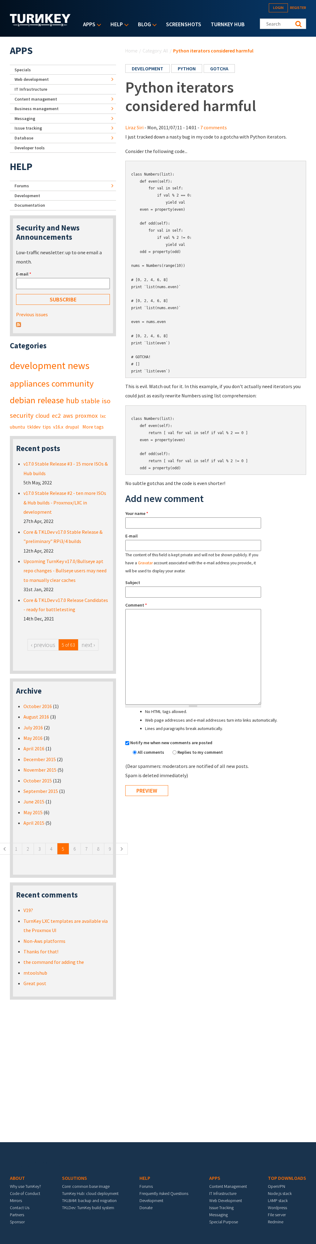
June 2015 (33, 801)
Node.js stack (280, 1193)
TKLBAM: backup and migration (89, 1200)
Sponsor (17, 1222)
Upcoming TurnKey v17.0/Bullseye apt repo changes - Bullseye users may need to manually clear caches (64, 570)
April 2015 (33, 823)
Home (131, 51)
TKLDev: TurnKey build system (88, 1207)
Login (278, 7)
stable (90, 400)
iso (106, 400)
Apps (87, 25)
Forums (22, 186)
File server (277, 1214)
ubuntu (17, 427)
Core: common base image (86, 1186)
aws (68, 415)
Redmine (275, 1222)
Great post (34, 983)
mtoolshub (35, 973)
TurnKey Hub (228, 24)
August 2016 (36, 717)
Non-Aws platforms (44, 941)
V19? (28, 910)
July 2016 (33, 727)
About (17, 1178)
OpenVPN (276, 1186)
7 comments (213, 127)
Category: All (155, 51)
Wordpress (277, 1207)
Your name (136, 513)
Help (115, 25)
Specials (23, 70)
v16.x (58, 427)
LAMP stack (278, 1200)
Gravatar (145, 563)
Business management (37, 108)
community (73, 383)
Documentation (30, 205)
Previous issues (32, 314)
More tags (93, 427)
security (21, 415)
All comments (151, 752)
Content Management (228, 1186)
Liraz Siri (134, 127)
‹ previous (43, 645)
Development (27, 195)
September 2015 (40, 791)
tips (47, 427)
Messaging (25, 118)
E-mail (131, 535)
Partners (17, 1214)
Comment (136, 605)
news (78, 365)
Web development (32, 79)
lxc (103, 416)
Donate (145, 1207)
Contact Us (19, 1207)
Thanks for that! (40, 951)
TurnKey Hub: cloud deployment (90, 1193)
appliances (29, 383)
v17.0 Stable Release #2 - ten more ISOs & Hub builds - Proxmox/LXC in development (64, 502)
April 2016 (33, 748)
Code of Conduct (25, 1193)
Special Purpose (223, 1222)
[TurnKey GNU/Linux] (40, 24)
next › (88, 645)
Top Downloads (287, 1178)
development (147, 68)
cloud (42, 415)
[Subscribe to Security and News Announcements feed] (18, 324)
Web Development (225, 1200)
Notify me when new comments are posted (171, 742)
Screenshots (183, 24)
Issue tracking (28, 128)
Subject (132, 582)
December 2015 (39, 759)
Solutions (74, 1178)
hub (72, 400)
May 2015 (33, 812)
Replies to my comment (200, 752)
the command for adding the (53, 962)
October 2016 (37, 706)
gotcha (219, 68)
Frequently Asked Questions (163, 1193)
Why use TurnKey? (25, 1186)
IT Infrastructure (31, 89)
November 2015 (39, 770)
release (51, 400)
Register (298, 7)
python (187, 68)
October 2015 (37, 781)
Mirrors (16, 1200)
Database (24, 138)
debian (22, 400)
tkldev (33, 427)
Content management (36, 99)
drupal (72, 427)
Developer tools (30, 148)
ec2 (56, 415)
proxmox (86, 415)
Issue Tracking (221, 1207)
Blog (143, 25)
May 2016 (33, 738)
